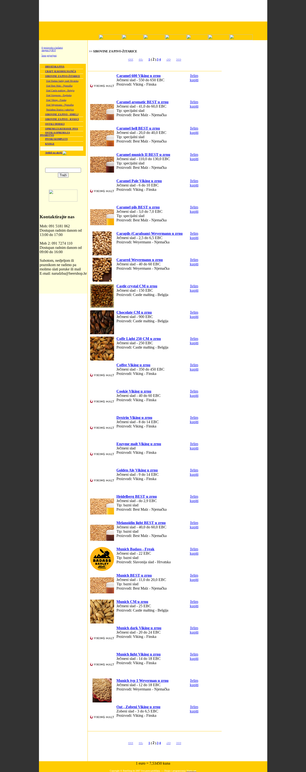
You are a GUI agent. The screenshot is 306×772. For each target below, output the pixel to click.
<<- (141, 59)
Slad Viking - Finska (56, 100)
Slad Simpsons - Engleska (58, 95)
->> (168, 59)
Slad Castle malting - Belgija (60, 90)
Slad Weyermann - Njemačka (60, 105)
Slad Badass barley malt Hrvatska (62, 81)
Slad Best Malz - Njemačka (59, 85)
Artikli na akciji (54, 152)
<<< (130, 59)
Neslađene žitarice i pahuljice (60, 109)
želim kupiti (194, 78)
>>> (178, 59)
